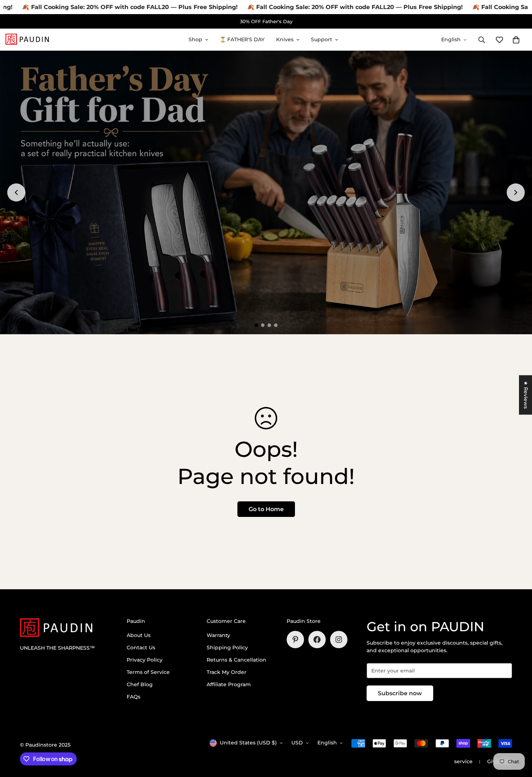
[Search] (481, 40)
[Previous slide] (16, 192)
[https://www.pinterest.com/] (295, 639)
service (463, 761)
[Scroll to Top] (518, 737)
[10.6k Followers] (338, 639)
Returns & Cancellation (236, 660)
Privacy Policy (144, 660)
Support (321, 39)
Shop (195, 39)
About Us (139, 635)
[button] (516, 39)
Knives (285, 39)
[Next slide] (516, 192)
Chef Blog (140, 684)
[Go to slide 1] (256, 325)
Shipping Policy (227, 647)
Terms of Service (148, 672)
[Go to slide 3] (269, 325)
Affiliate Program (229, 684)
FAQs (133, 696)
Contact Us (141, 647)
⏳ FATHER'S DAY (242, 39)
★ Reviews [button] (526, 395)
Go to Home (266, 509)
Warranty (218, 635)
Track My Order (226, 672)
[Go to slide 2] (263, 325)
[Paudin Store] (27, 39)
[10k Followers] (317, 639)
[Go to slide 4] (276, 325)
